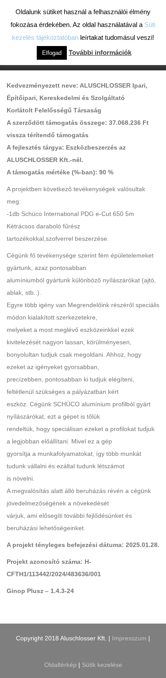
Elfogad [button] (52, 53)
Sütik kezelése (102, 664)
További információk (100, 52)
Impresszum (129, 638)
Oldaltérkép (61, 664)
